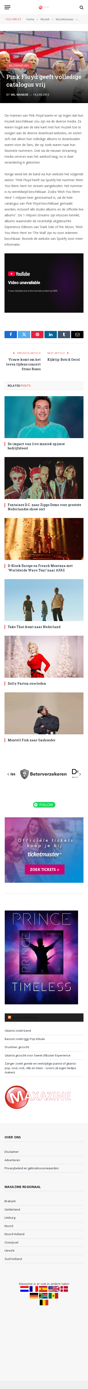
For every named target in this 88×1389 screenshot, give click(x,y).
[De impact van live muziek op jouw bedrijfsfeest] (44, 417)
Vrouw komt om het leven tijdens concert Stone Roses (23, 364)
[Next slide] (80, 774)
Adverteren (12, 1160)
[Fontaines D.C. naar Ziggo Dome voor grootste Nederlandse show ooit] (44, 478)
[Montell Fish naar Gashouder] (44, 713)
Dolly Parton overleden (27, 683)
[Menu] (7, 7)
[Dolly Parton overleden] (44, 657)
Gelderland (12, 1209)
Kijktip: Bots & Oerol (63, 359)
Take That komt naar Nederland (34, 627)
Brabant (10, 1201)
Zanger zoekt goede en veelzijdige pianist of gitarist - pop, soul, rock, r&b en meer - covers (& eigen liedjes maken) (41, 1067)
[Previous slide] (8, 774)
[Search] (81, 7)
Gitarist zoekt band (18, 1030)
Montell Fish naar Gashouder (32, 740)
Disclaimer (12, 1152)
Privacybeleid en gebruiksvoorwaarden (32, 1168)
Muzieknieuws (19, 65)
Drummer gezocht (17, 1047)
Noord (9, 1226)
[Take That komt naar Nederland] (44, 600)
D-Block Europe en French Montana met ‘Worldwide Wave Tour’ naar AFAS (40, 568)
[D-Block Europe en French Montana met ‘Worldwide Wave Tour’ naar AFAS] (44, 539)
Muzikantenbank (25, 1018)
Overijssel (11, 1242)
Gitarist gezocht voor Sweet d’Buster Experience (37, 1055)
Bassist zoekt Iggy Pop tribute (25, 1039)
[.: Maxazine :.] (44, 7)
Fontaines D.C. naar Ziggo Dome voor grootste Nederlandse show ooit (44, 507)
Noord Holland (14, 1234)
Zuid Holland (13, 1259)
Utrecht (9, 1250)
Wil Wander (19, 95)
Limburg (10, 1218)
